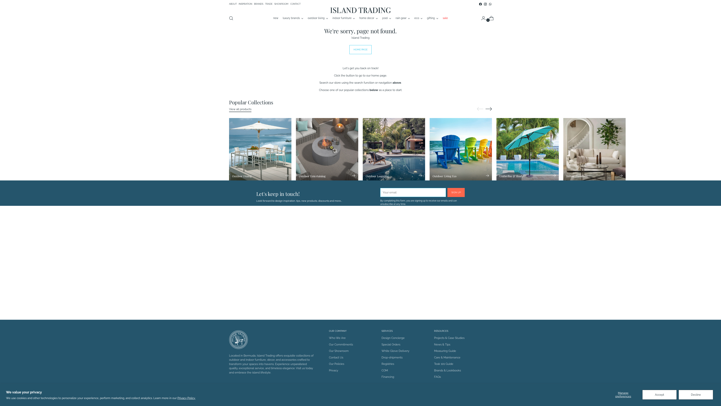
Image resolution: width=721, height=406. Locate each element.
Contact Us (336, 357)
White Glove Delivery (395, 351)
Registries (388, 364)
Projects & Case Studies (449, 338)
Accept (659, 394)
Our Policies (336, 364)
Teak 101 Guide (443, 364)
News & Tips (442, 344)
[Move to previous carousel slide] (480, 109)
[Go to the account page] (482, 18)
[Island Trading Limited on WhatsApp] (490, 4)
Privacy (333, 370)
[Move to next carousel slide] (489, 109)
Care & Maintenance (447, 357)
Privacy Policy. (186, 398)
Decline (696, 394)
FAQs (437, 377)
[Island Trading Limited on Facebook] (480, 4)
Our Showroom (339, 351)
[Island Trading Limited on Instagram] (485, 4)
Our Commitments (341, 344)
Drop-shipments (392, 357)
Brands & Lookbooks (447, 370)
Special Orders (391, 344)
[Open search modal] (231, 18)
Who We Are (337, 338)
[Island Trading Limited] (360, 10)
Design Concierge (393, 338)
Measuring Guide (445, 351)
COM (385, 370)
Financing (388, 377)
